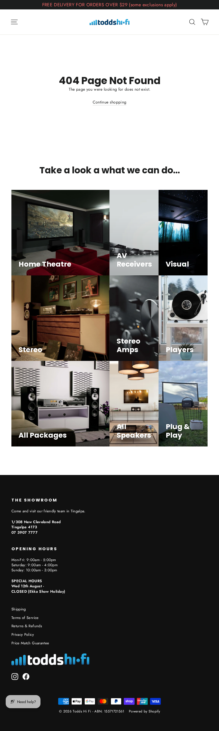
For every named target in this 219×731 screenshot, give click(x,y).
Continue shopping (110, 102)
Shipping (18, 609)
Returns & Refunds (26, 626)
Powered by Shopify (144, 711)
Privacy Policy (22, 634)
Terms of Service (25, 617)
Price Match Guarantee (30, 643)
